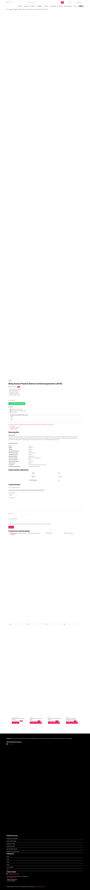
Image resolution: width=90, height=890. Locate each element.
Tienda (33, 6)
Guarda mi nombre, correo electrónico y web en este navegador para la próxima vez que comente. (30, 523)
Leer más (15, 722)
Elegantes (26, 424)
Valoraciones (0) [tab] (13, 429)
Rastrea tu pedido (68, 6)
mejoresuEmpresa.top (40, 886)
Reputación (53, 6)
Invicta (7, 864)
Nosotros (27, 6)
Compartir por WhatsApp (18, 403)
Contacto (60, 6)
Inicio (21, 6)
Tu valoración (11, 497)
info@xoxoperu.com (11, 877)
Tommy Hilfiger (9, 867)
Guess (52, 424)
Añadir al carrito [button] (34, 722)
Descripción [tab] (12, 426)
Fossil (7, 859)
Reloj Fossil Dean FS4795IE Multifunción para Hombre (71, 719)
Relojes (40, 6)
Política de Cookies (10, 843)
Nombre (10, 513)
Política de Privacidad (11, 841)
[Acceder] (70, 2)
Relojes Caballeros (42, 424)
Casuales (21, 424)
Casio (7, 856)
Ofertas (47, 6)
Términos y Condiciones (11, 838)
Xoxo (7, 869)
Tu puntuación (11, 493)
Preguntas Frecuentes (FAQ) (12, 851)
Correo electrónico (13, 518)
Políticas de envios (10, 846)
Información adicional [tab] (15, 427)
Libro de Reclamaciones (11, 849)
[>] (62, 2)
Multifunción (31, 424)
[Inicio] (7, 9)
